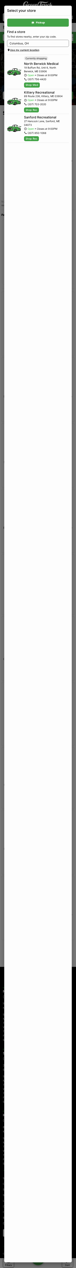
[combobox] (35, 43)
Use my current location (24, 49)
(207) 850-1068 (37, 132)
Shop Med (32, 84)
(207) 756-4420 (37, 79)
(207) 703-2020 (37, 104)
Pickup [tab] (40, 22)
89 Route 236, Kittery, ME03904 (43, 96)
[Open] (66, 43)
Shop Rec (31, 109)
